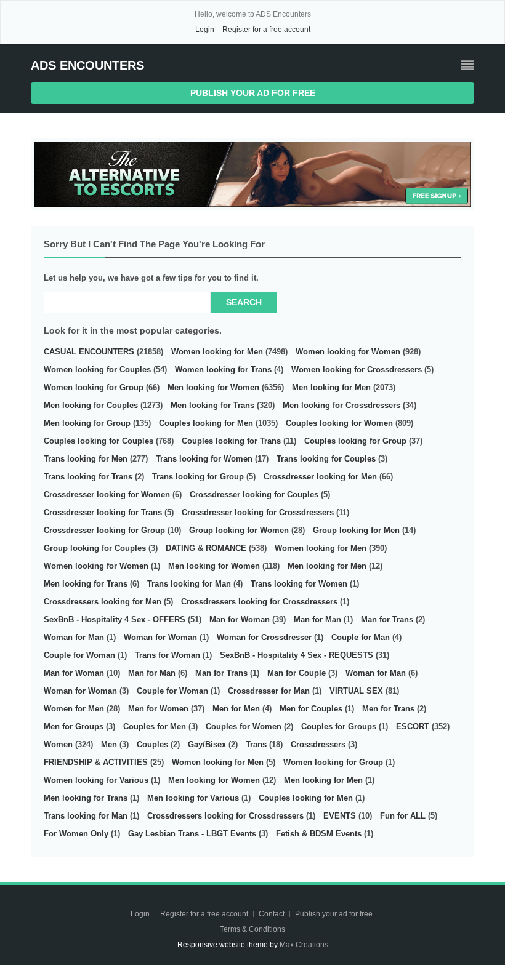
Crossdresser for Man (269, 690)
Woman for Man (74, 637)
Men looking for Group (87, 423)
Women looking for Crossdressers (356, 369)
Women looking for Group (93, 387)
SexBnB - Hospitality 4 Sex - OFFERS (114, 619)
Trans (256, 744)
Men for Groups (73, 726)
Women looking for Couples (97, 369)
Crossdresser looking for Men (320, 476)
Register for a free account (266, 29)
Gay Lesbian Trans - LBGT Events (192, 833)
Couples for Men (154, 726)
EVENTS (339, 815)
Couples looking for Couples (98, 441)
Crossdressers (318, 744)
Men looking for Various (193, 798)
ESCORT (412, 726)
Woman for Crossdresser (264, 637)
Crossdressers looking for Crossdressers (259, 601)
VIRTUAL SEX (356, 690)
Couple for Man (360, 637)
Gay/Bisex (207, 744)
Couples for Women (243, 726)
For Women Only (76, 833)
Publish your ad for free (252, 93)
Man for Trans (387, 619)
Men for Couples (311, 708)
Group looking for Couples (95, 548)
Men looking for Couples (91, 405)
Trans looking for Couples (326, 458)
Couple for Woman (79, 655)
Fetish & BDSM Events (319, 833)
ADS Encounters (87, 65)
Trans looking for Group (198, 476)
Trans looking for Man (189, 583)
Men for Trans (388, 708)
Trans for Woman (167, 655)
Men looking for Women (213, 387)
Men (109, 744)
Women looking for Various (96, 780)
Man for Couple (296, 673)
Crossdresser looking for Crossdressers (258, 512)
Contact (272, 914)
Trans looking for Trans (88, 476)
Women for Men (74, 708)
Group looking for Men (356, 530)
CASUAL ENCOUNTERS (89, 351)
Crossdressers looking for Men (102, 601)
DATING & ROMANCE (206, 548)
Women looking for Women (348, 351)
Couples (152, 744)
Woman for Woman (160, 637)
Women (58, 744)
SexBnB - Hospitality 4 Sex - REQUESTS (296, 655)
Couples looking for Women (339, 423)
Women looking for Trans (223, 369)
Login (204, 29)
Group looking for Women (239, 530)
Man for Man (317, 619)
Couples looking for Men (206, 423)
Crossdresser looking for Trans (103, 512)
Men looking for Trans (212, 405)
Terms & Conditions (252, 929)
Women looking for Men (217, 351)
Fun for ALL (403, 815)
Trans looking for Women (204, 458)
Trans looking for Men (85, 458)
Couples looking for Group (355, 441)
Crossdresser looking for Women (107, 494)
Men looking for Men (331, 387)
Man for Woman (239, 619)
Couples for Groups (338, 726)
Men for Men (236, 708)
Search (244, 302)
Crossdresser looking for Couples (254, 494)
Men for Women (158, 708)
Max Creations (304, 944)
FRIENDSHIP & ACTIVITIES (96, 762)
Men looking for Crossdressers (341, 405)
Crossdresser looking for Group (104, 530)
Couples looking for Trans (231, 441)
